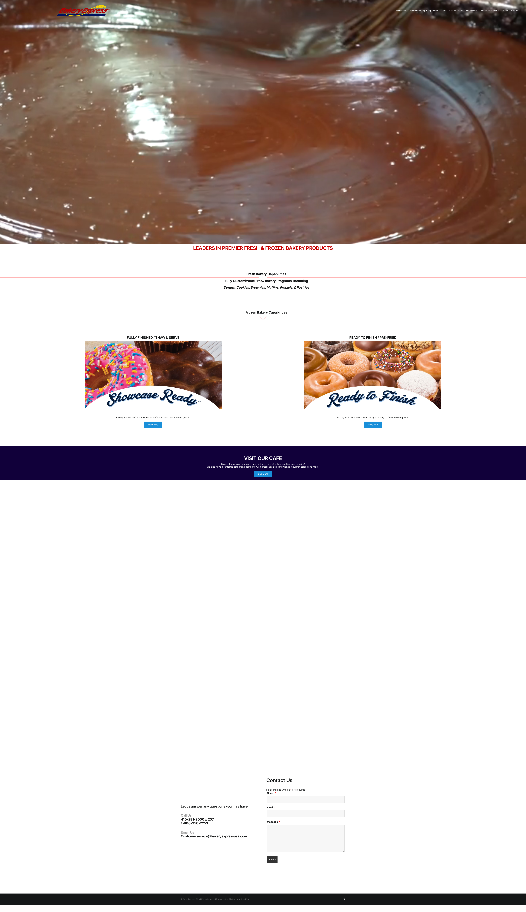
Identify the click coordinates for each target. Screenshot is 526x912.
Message (273, 821)
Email (271, 807)
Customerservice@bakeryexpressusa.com (214, 836)
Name (271, 793)
